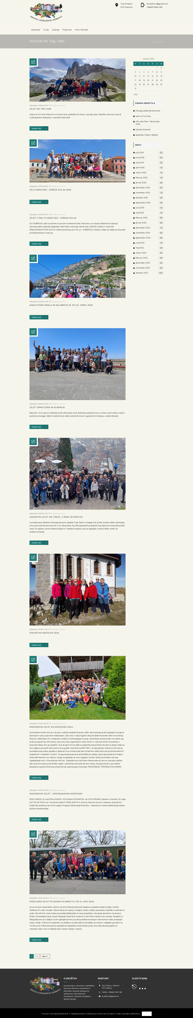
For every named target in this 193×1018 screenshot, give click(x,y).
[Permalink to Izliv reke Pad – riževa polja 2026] (77, 182)
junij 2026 (149, 158)
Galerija (55, 30)
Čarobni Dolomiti (143, 130)
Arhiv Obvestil (81, 30)
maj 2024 (149, 248)
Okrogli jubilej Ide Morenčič (148, 111)
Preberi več (36, 128)
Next (44, 956)
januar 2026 (149, 183)
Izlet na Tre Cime (40, 109)
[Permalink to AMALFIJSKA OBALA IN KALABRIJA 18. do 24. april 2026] (77, 297)
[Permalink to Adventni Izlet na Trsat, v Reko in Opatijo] (77, 509)
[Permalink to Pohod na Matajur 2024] (77, 625)
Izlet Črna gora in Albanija (47, 407)
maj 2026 (149, 163)
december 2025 (149, 188)
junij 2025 (149, 208)
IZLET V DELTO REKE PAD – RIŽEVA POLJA (52, 218)
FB (134, 987)
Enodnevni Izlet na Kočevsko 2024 (51, 727)
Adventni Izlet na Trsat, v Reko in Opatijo (56, 517)
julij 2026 (149, 153)
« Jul (135, 94)
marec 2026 (149, 173)
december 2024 (149, 228)
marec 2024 (149, 253)
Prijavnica (67, 30)
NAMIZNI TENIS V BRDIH (147, 135)
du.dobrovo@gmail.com (157, 4)
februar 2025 (149, 218)
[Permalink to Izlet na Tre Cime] (77, 101)
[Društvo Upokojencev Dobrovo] (46, 12)
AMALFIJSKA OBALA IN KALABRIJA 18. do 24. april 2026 (61, 305)
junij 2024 (149, 243)
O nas (46, 30)
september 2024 (149, 238)
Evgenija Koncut (58, 105)
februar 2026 (149, 178)
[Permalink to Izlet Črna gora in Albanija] (77, 399)
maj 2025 (149, 213)
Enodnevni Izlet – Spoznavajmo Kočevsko (55, 794)
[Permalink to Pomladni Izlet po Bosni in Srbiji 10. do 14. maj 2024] (77, 894)
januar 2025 (149, 223)
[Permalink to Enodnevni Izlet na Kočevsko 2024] (77, 719)
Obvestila (35, 30)
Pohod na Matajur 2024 (44, 633)
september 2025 (149, 203)
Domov (155, 42)
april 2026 (149, 168)
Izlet (162, 42)
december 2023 (149, 263)
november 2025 (149, 193)
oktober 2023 (149, 273)
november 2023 (149, 268)
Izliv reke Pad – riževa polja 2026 (50, 190)
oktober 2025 (149, 198)
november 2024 (149, 233)
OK (146, 1014)
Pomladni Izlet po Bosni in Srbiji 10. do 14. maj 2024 (61, 901)
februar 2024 (149, 258)
